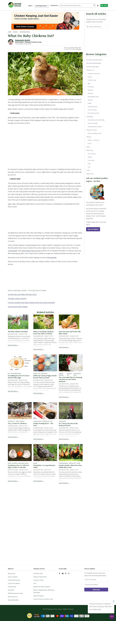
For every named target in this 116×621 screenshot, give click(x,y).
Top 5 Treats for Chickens (17, 423)
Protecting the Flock (93, 113)
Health (9, 31)
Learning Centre (41, 6)
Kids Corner (44, 373)
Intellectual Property (14, 580)
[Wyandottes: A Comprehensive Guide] (45, 452)
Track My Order (38, 573)
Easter (89, 143)
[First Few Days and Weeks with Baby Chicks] (69, 329)
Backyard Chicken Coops (55, 609)
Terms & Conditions (14, 583)
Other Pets (89, 150)
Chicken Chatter (92, 110)
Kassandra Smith (22, 40)
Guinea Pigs (91, 160)
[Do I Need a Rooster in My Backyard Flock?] (71, 410)
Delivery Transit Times (40, 577)
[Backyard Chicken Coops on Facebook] (60, 573)
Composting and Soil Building (96, 120)
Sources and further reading (17, 307)
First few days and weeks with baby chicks (22, 294)
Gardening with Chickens (95, 126)
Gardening (89, 117)
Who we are (11, 573)
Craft (87, 170)
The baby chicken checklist (17, 299)
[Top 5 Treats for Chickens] (20, 410)
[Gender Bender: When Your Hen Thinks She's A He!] (71, 452)
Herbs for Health (92, 123)
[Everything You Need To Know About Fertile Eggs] (20, 362)
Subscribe (96, 590)
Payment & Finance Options (41, 587)
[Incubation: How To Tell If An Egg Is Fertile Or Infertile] (20, 452)
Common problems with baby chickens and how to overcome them (31, 303)
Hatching (90, 90)
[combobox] (77, 5)
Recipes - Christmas (93, 140)
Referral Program (38, 596)
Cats (89, 167)
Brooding (90, 93)
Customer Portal (38, 580)
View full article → (13, 345)
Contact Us (54, 5)
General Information (92, 67)
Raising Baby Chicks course (31, 251)
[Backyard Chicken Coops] (15, 4)
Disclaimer (11, 590)
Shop (30, 6)
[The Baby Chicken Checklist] (18, 329)
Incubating (14, 463)
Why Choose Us (12, 597)
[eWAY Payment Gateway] (37, 617)
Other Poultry (92, 154)
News (88, 147)
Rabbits (90, 157)
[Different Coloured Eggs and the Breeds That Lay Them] (45, 362)
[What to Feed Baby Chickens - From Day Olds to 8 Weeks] (43, 329)
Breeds (35, 373)
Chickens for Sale (91, 130)
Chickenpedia (12, 251)
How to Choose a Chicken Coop (43, 599)
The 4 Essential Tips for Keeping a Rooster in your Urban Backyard (70, 379)
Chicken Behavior (63, 463)
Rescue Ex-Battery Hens (95, 133)
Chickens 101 (11, 421)
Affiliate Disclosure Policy (15, 593)
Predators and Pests (94, 73)
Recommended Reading (93, 63)
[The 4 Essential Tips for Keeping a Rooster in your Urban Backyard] (71, 362)
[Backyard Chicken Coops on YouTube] (63, 573)
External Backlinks (13, 600)
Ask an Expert (93, 229)
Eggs (9, 373)
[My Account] (98, 5)
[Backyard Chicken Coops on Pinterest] (66, 573)
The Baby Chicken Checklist (18, 332)
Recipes (88, 137)
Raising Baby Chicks (25, 31)
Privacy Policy (12, 587)
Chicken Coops (37, 421)
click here (78, 49)
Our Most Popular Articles (94, 60)
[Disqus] (45, 537)
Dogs (89, 163)
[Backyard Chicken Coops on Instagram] (69, 573)
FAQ (34, 583)
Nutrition (15, 31)
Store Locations (13, 577)
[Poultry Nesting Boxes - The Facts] (45, 410)
